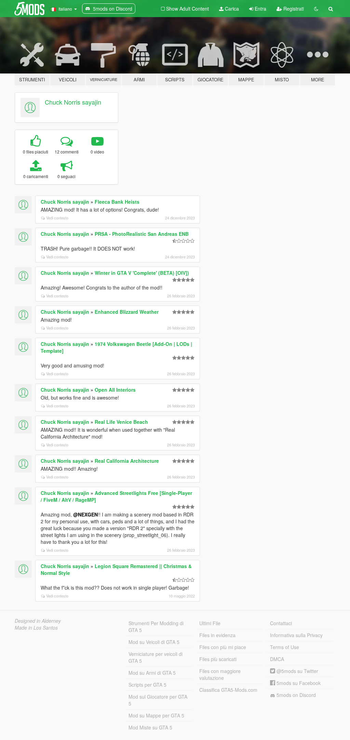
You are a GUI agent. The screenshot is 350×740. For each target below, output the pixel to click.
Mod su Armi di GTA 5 (152, 672)
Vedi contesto (57, 217)
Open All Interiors (115, 389)
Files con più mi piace (222, 647)
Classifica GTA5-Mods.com (228, 689)
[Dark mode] (316, 8)
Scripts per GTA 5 (147, 684)
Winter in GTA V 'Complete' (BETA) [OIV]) (142, 272)
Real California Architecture (127, 460)
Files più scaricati (218, 659)
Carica (231, 8)
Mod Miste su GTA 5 (150, 727)
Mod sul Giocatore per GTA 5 (158, 700)
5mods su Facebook (298, 683)
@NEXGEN (85, 514)
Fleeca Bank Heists (117, 201)
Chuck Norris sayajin (73, 101)
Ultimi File (209, 623)
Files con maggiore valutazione (220, 674)
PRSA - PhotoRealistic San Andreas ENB (142, 233)
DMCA (277, 659)
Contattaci (281, 623)
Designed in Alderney (38, 620)
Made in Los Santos (36, 627)
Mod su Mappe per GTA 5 (156, 715)
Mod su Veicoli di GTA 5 (154, 641)
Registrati (293, 8)
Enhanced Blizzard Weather (127, 311)
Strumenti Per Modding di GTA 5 (156, 626)
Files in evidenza (217, 635)
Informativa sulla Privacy (296, 635)
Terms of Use (284, 647)
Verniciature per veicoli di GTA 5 (156, 657)
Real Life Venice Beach (121, 421)
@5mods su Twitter (296, 671)
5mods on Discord (295, 694)
